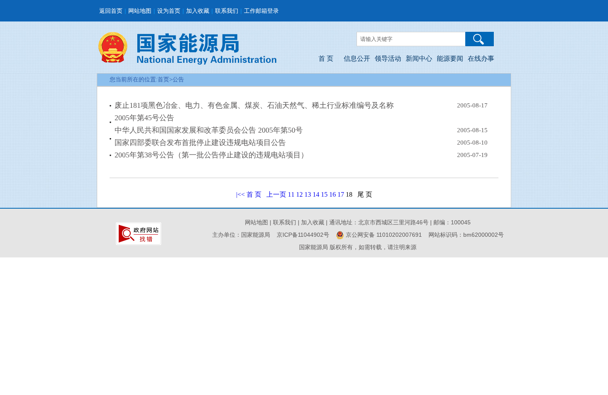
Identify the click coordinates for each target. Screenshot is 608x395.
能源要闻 (450, 58)
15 (324, 194)
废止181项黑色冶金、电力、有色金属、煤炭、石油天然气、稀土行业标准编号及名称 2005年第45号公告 (254, 111)
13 (307, 194)
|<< (240, 194)
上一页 (276, 194)
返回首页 (110, 10)
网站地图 (139, 10)
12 (299, 194)
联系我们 (226, 10)
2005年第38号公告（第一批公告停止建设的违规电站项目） (211, 155)
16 (332, 194)
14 (316, 194)
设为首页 (168, 10)
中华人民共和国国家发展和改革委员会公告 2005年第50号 (209, 130)
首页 (163, 79)
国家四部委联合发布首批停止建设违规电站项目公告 (200, 142)
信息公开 (357, 58)
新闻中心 (419, 58)
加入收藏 (197, 10)
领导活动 (388, 58)
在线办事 (481, 58)
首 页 (325, 58)
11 (291, 194)
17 (341, 194)
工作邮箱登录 (261, 10)
